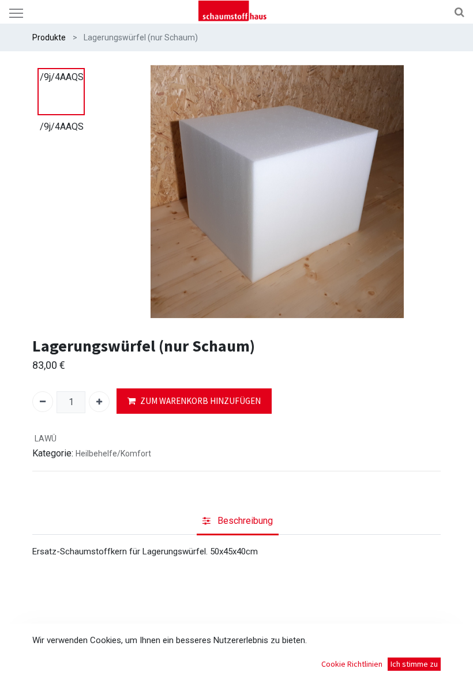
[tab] (237, 521)
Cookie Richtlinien (351, 664)
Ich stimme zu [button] (414, 664)
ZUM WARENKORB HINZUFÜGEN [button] (200, 400)
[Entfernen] (42, 401)
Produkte (49, 37)
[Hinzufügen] (99, 401)
